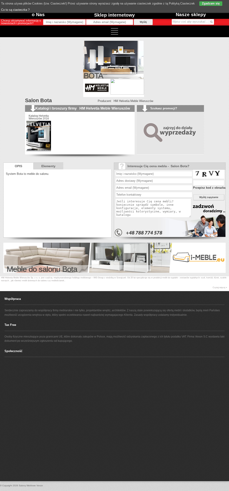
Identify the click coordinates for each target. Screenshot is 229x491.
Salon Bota (38, 100)
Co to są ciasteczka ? (15, 9)
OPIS (18, 166)
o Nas (38, 14)
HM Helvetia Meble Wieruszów (133, 101)
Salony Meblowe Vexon (31, 485)
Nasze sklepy (191, 14)
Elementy (48, 166)
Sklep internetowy (114, 14)
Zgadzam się (211, 3)
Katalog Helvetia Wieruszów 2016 (39, 117)
